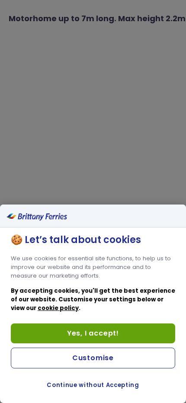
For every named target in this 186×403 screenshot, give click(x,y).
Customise (93, 358)
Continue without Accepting (93, 385)
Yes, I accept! (93, 333)
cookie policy (58, 308)
